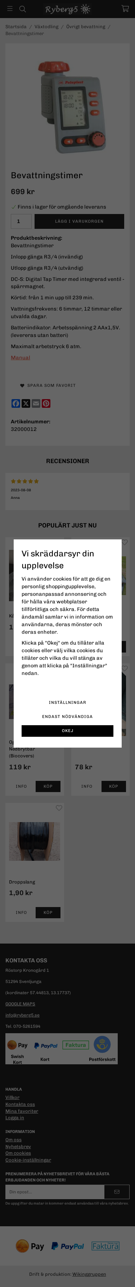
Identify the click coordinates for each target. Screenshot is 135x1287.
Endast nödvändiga (67, 716)
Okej (67, 730)
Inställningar (67, 702)
